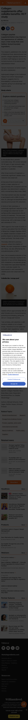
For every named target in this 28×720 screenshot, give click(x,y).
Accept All (14, 384)
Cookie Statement (13, 374)
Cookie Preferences (14, 379)
